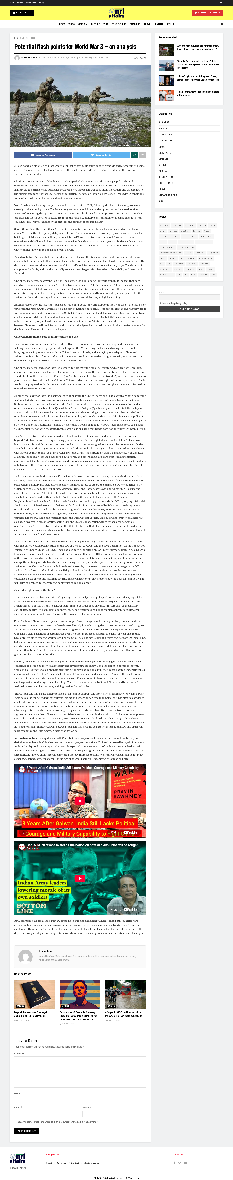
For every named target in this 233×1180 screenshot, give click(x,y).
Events (159, 24)
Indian (172, 242)
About (12, 3)
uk (179, 275)
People (163, 171)
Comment (20, 1053)
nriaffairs (165, 152)
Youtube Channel (209, 13)
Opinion (82, 24)
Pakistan (179, 264)
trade (201, 269)
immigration (207, 236)
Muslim (172, 258)
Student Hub (119, 24)
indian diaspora (204, 242)
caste (212, 226)
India (162, 242)
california (190, 226)
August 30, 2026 (68, 1024)
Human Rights (190, 236)
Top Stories (166, 183)
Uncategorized (28, 38)
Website (86, 1107)
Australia (176, 226)
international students (171, 253)
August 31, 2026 (22, 1020)
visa (213, 275)
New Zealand (205, 258)
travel (210, 269)
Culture (95, 24)
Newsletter (22, 13)
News (62, 24)
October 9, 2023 (49, 57)
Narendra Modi (188, 258)
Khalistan (200, 253)
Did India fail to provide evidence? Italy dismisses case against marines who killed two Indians (198, 64)
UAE (172, 275)
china (163, 231)
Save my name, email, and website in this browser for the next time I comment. (58, 1122)
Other (170, 24)
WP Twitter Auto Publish (104, 1178)
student (178, 269)
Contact (28, 3)
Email (18, 1107)
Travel (148, 24)
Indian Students (186, 247)
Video (71, 24)
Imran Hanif (30, 57)
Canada (202, 226)
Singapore (165, 269)
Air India (164, 226)
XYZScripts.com (132, 1178)
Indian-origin (185, 242)
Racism (204, 264)
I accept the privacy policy (175, 303)
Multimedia (165, 140)
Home (16, 38)
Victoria (203, 275)
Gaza (206, 231)
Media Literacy (38, 3)
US (185, 275)
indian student (167, 247)
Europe (196, 231)
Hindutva (174, 236)
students (190, 269)
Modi (162, 258)
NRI (161, 264)
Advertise (19, 3)
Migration (213, 253)
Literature (165, 134)
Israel (188, 253)
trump (163, 275)
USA (193, 275)
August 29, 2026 (113, 1020)
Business (135, 24)
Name (18, 1093)
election (185, 231)
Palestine (192, 264)
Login (221, 3)
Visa (105, 24)
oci (169, 264)
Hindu (163, 236)
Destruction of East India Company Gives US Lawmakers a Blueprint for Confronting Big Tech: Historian (78, 1016)
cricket (173, 231)
